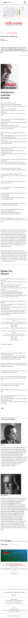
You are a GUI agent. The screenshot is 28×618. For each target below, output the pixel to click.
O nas (4, 592)
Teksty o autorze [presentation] (5, 546)
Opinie (11, 592)
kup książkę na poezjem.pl (7, 92)
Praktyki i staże (17, 592)
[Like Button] (2, 408)
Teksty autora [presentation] (4, 544)
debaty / (14, 565)
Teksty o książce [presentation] (16, 544)
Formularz (14, 595)
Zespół (7, 592)
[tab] (4, 544)
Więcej (14, 573)
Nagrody (23, 592)
